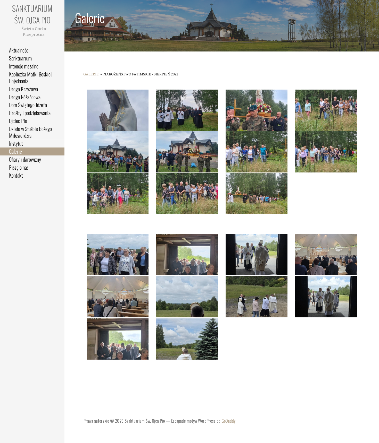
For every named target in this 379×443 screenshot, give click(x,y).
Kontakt (16, 175)
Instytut (16, 143)
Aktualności (19, 50)
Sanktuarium (20, 58)
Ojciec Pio (18, 121)
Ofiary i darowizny (25, 159)
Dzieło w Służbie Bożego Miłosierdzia (30, 132)
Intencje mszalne (23, 66)
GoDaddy (228, 421)
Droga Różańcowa (24, 97)
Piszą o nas (19, 167)
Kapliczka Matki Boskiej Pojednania (30, 77)
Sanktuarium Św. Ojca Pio (32, 14)
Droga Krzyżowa (23, 89)
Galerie (15, 151)
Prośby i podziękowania (30, 113)
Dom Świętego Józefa (28, 105)
